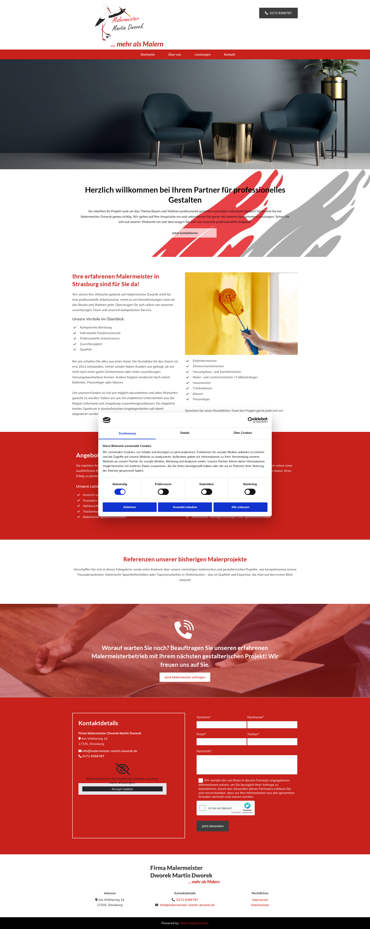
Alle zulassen (240, 507)
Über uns (174, 54)
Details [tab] (185, 432)
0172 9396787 (93, 756)
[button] (278, 13)
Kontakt (229, 54)
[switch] (163, 492)
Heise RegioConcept (194, 923)
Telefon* (253, 734)
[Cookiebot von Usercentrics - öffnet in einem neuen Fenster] (250, 420)
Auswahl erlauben (185, 507)
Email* (201, 734)
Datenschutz (260, 905)
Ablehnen (129, 507)
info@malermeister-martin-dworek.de (109, 751)
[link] (122, 769)
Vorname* (204, 717)
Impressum (260, 900)
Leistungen (202, 54)
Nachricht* (204, 751)
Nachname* (255, 717)
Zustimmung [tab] (127, 433)
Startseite (147, 54)
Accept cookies (122, 789)
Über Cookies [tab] (243, 432)
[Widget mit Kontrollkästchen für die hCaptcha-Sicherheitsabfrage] (226, 808)
